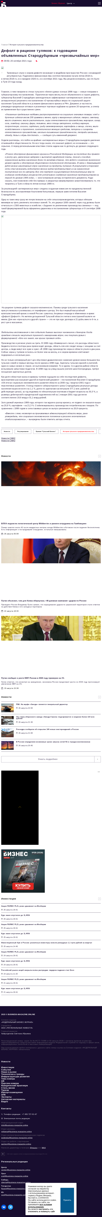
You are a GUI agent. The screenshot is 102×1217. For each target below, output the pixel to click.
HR (2, 1081)
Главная (4, 45)
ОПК (3, 1095)
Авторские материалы (13, 1099)
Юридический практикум (14, 1086)
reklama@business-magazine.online (16, 1132)
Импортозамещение (12, 1092)
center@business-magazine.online (15, 1170)
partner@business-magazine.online (16, 1144)
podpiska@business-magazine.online (17, 1138)
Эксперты (6, 1097)
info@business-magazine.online (14, 1125)
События (6, 1070)
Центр (4, 1167)
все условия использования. (40, 1206)
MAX (44, 1148)
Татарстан (6, 1186)
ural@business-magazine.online (14, 1176)
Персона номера (10, 1083)
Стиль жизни (8, 1088)
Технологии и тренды (12, 1074)
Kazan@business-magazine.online (15, 1189)
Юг (2, 1192)
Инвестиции (7, 1067)
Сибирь (5, 1180)
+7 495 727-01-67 (29, 1114)
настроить (44, 1209)
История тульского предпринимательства (27, 45)
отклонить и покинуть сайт (41, 1211)
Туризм (5, 1090)
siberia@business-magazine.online (16, 1182)
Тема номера (8, 1079)
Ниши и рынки (9, 1072)
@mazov (33, 1148)
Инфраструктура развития (15, 1076)
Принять (67, 1200)
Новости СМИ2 (8, 438)
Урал (3, 1173)
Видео (4, 1101)
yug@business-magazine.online (14, 1195)
